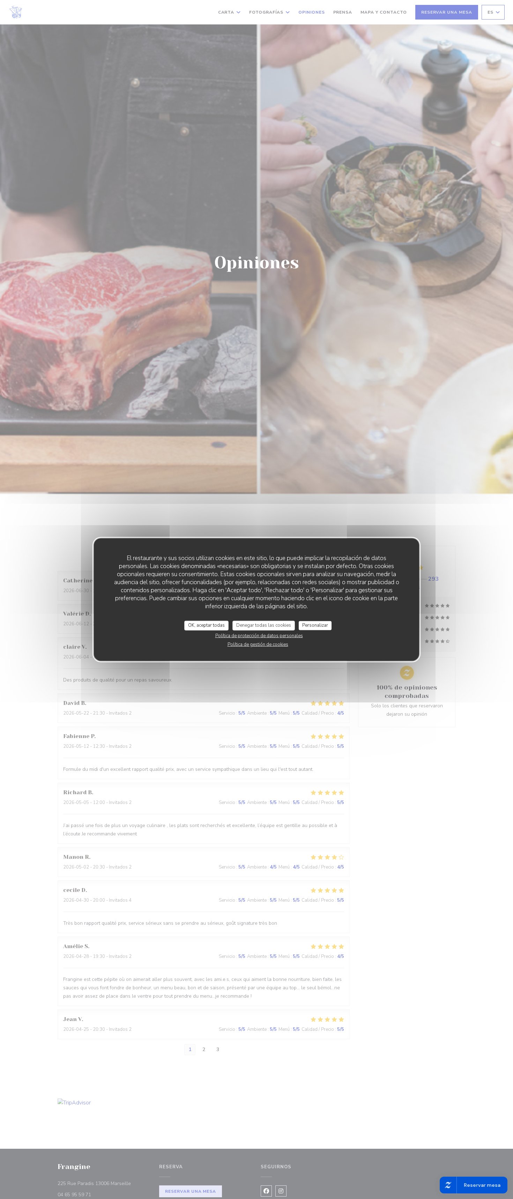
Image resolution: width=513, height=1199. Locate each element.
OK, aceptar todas (206, 625)
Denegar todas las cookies (263, 625)
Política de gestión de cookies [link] (258, 644)
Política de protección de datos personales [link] (259, 635)
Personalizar (315, 625)
